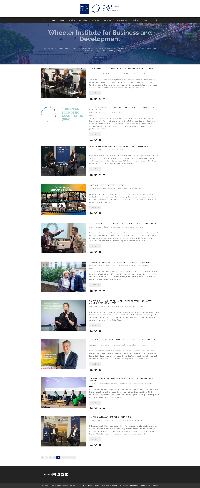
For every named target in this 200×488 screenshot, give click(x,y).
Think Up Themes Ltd (55, 485)
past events (145, 74)
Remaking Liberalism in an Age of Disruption (110, 417)
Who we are (123, 485)
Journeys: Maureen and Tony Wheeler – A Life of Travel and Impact (120, 263)
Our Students (113, 485)
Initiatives (105, 485)
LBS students (138, 188)
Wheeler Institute (108, 74)
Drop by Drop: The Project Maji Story (107, 185)
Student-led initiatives (114, 188)
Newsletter (155, 485)
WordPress (72, 485)
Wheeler (105, 150)
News (116, 112)
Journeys (112, 227)
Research (145, 345)
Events (112, 420)
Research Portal (120, 345)
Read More (95, 93)
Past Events (127, 74)
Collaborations (119, 74)
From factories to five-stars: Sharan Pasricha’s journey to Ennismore (122, 224)
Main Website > (133, 485)
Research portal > (145, 485)
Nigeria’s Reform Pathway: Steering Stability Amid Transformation (120, 147)
